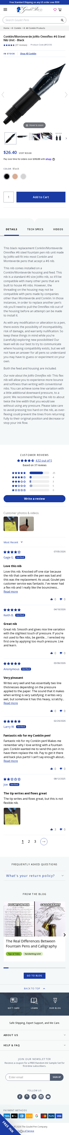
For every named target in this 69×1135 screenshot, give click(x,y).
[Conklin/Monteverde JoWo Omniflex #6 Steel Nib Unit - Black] (10, 138)
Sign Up (57, 1077)
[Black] (7, 176)
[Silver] (23, 176)
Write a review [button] (34, 499)
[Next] (66, 95)
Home (6, 28)
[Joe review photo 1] (12, 816)
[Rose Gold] (15, 176)
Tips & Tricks (14, 954)
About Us (11, 1035)
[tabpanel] (34, 339)
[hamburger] (5, 9)
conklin (17, 28)
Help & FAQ (12, 1045)
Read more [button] (11, 592)
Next (66, 138)
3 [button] (35, 842)
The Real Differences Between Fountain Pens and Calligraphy (31, 943)
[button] (19, 473)
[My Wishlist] (55, 9)
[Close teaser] (21, 1131)
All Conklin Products (35, 28)
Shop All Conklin (28, 53)
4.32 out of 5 (44, 461)
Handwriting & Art (33, 954)
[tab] (11, 231)
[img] (12, 552)
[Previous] (3, 95)
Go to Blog (34, 975)
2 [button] (29, 842)
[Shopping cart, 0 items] (61, 9)
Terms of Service (26, 1130)
